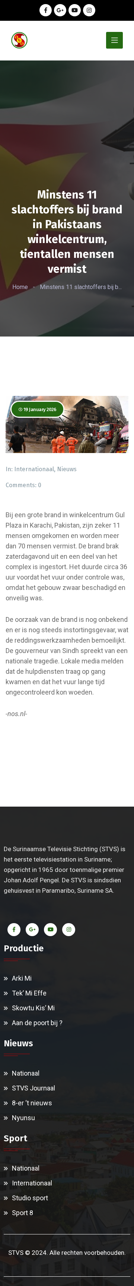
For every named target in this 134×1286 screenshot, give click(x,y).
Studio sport (30, 1198)
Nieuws (67, 469)
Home (20, 287)
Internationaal (34, 469)
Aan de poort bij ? (37, 1023)
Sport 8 (22, 1213)
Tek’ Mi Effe (29, 993)
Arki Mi (22, 978)
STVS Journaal (33, 1088)
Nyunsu (23, 1118)
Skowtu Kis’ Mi (33, 1008)
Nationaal (25, 1073)
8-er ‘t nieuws (32, 1103)
